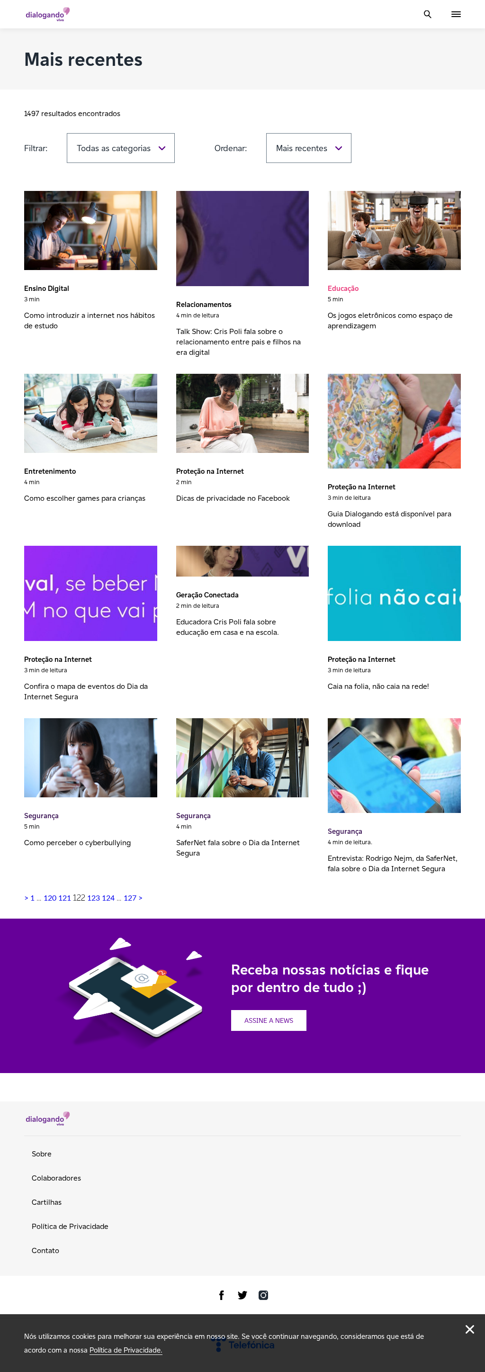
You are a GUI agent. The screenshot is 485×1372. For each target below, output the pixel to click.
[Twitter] (242, 1297)
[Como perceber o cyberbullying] (90, 759)
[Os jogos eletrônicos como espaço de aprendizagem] (394, 231)
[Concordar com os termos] (470, 1329)
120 (50, 898)
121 (64, 898)
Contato (45, 1250)
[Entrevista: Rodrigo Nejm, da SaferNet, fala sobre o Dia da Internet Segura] (394, 767)
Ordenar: (231, 148)
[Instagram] (263, 1297)
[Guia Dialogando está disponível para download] (394, 422)
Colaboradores (56, 1178)
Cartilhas (47, 1202)
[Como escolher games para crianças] (90, 414)
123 (93, 898)
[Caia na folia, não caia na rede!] (394, 594)
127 (130, 898)
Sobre (42, 1154)
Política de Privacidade (70, 1226)
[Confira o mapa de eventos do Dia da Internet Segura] (90, 594)
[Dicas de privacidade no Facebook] (242, 414)
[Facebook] (222, 1297)
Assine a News (268, 1020)
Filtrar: (36, 148)
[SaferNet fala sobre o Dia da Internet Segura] (242, 759)
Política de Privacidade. (126, 1349)
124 (108, 898)
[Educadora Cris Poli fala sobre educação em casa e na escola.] (242, 562)
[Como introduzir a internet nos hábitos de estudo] (90, 231)
